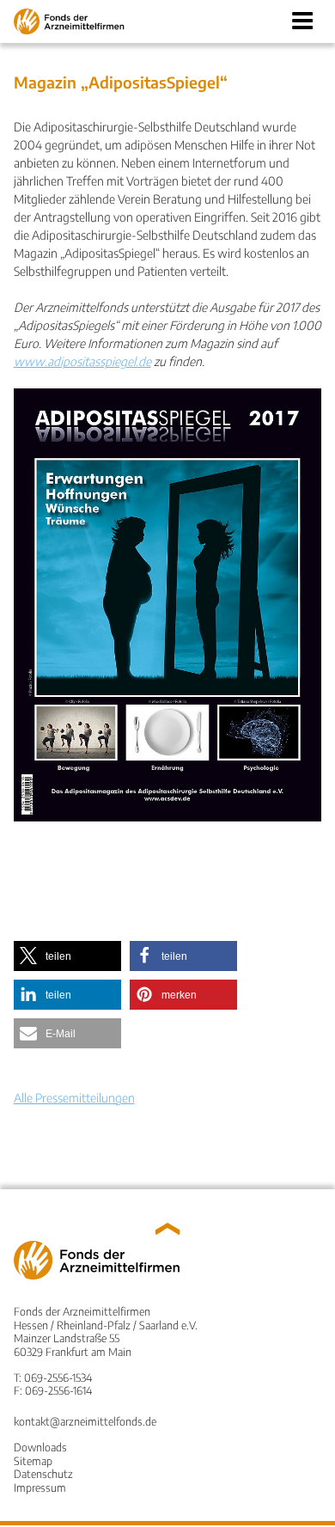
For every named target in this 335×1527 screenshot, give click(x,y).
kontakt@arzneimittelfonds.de (85, 1421)
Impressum (40, 1487)
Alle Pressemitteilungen (74, 1097)
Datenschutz (43, 1474)
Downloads (40, 1447)
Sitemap (33, 1461)
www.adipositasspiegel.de (82, 361)
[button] (67, 956)
